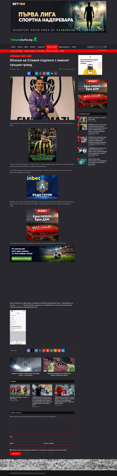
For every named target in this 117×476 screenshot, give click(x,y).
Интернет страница (49, 443)
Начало (13, 47)
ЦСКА (26, 47)
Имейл (12, 443)
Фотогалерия (41, 51)
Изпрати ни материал (17, 51)
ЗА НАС (62, 51)
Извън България (52, 47)
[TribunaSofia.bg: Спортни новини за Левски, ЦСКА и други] (24, 39)
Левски (20, 47)
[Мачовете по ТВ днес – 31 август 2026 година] (20, 390)
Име (11, 436)
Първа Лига (41, 47)
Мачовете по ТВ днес (52, 51)
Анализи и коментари (30, 51)
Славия (23, 56)
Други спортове (64, 47)
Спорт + (74, 47)
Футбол (32, 47)
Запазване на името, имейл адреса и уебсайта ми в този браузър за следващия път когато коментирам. (39, 450)
